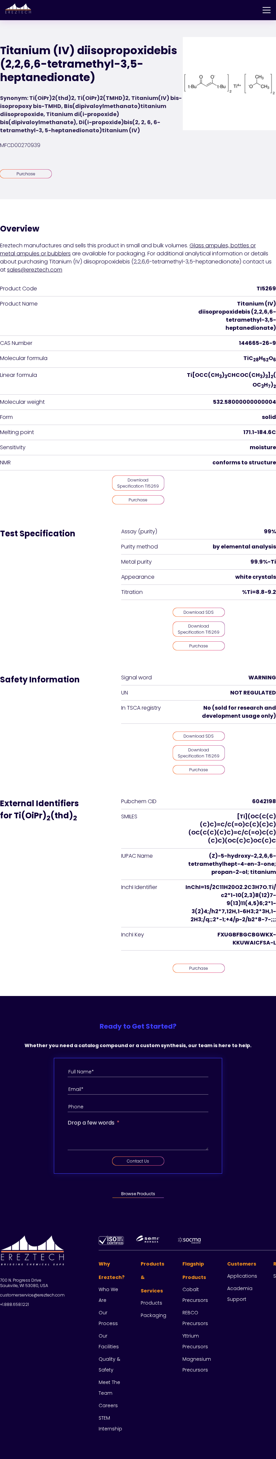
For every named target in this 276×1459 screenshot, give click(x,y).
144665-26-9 (257, 343)
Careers (108, 1405)
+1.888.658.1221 (14, 1304)
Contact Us (138, 1161)
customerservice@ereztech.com (32, 1295)
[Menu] (267, 10)
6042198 (264, 801)
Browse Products (138, 1194)
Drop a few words (91, 1123)
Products (151, 1303)
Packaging (153, 1315)
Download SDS (198, 612)
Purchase (25, 174)
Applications (242, 1276)
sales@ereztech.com (34, 270)
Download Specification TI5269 (138, 483)
